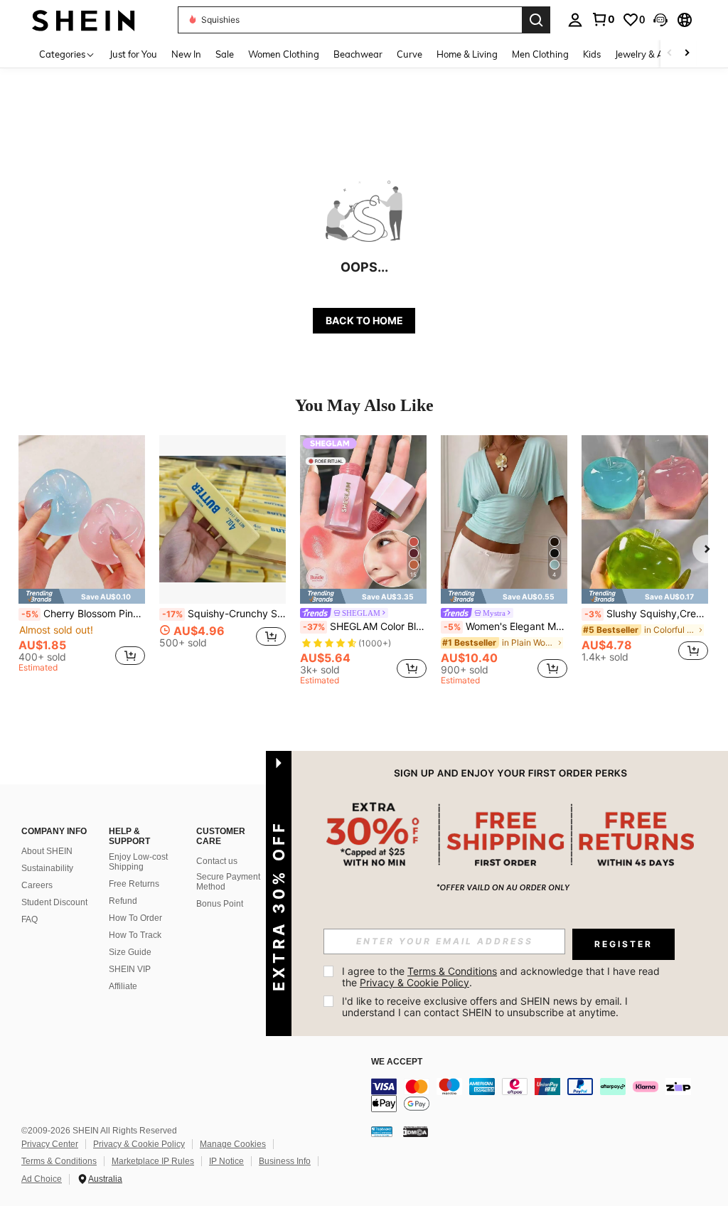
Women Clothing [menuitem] (283, 54)
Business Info (285, 1161)
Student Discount (54, 902)
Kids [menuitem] (592, 54)
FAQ (29, 919)
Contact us (216, 861)
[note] (81, 596)
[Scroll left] (670, 54)
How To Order (135, 918)
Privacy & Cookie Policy (139, 1144)
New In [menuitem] (186, 54)
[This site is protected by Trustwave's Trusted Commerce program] (381, 1131)
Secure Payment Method (228, 882)
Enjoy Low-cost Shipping (138, 862)
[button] (660, 19)
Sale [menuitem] (224, 54)
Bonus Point (219, 904)
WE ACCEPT (396, 1062)
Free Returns (134, 884)
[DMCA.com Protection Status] (415, 1131)
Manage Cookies (233, 1144)
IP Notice (226, 1161)
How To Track (135, 935)
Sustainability (47, 868)
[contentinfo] (546, 1095)
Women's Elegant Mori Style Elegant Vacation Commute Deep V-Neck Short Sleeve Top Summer (505, 626)
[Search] (536, 19)
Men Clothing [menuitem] (540, 54)
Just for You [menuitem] (133, 54)
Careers (37, 885)
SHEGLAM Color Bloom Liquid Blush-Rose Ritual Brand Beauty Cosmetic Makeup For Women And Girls (365, 626)
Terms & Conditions (59, 1161)
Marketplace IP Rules (153, 1161)
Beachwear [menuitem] (357, 54)
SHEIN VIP (130, 969)
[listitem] (81, 556)
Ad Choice (41, 1179)
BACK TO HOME (364, 320)
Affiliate (123, 986)
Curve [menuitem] (409, 54)
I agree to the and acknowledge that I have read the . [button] (502, 976)
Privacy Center (49, 1144)
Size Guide (130, 952)
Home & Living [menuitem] (467, 54)
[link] (603, 19)
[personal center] (575, 19)
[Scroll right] (687, 54)
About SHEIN (47, 851)
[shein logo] (83, 19)
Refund (123, 901)
